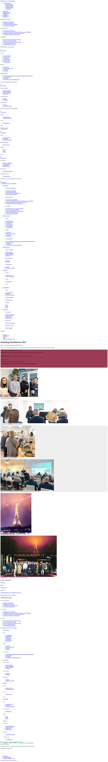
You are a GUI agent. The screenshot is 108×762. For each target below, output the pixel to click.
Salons (7, 717)
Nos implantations (9, 739)
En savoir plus (3, 50)
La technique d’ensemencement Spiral (13, 657)
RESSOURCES (6, 13)
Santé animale (8, 639)
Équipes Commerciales (10, 726)
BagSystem (8, 645)
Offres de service (9, 694)
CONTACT (5, 16)
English (11, 4)
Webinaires (8, 673)
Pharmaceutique (9, 636)
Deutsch (11, 5)
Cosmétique (8, 637)
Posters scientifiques (9, 667)
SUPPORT (5, 14)
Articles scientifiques (10, 666)
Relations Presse (9, 729)
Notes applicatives (9, 665)
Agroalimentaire (9, 635)
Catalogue (8, 679)
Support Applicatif (9, 727)
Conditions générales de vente (9, 758)
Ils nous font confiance (10, 706)
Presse (7, 718)
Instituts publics (9, 640)
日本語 (11, 7)
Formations (8, 674)
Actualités (5, 336)
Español (11, 6)
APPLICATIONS (6, 12)
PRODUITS (5, 11)
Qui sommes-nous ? (9, 704)
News (4, 338)
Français (9, 3)
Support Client (8, 728)
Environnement (9, 638)
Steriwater (8, 649)
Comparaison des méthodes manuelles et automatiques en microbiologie (20, 654)
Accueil (4, 334)
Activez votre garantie (10, 689)
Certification (8, 705)
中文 (9, 9)
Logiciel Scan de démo (10, 680)
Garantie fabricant (9, 688)
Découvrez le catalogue (11, 627)
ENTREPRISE (6, 15)
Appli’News (8, 668)
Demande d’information (10, 734)
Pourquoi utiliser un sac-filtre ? (9, 656)
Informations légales (7, 757)
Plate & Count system (10, 647)
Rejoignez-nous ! (9, 711)
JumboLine (8, 648)
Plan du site (5, 756)
